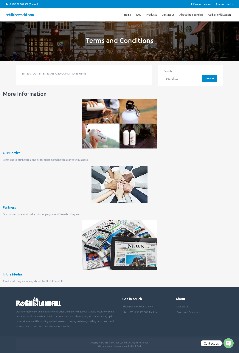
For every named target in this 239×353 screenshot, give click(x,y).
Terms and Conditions (188, 312)
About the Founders (191, 14)
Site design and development (112, 346)
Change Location (202, 4)
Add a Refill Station (219, 14)
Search (168, 71)
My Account (225, 4)
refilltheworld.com (20, 15)
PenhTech (136, 346)
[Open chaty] (229, 343)
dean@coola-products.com (138, 306)
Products (151, 14)
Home (127, 14)
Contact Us (168, 14)
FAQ (138, 14)
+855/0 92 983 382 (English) (143, 312)
